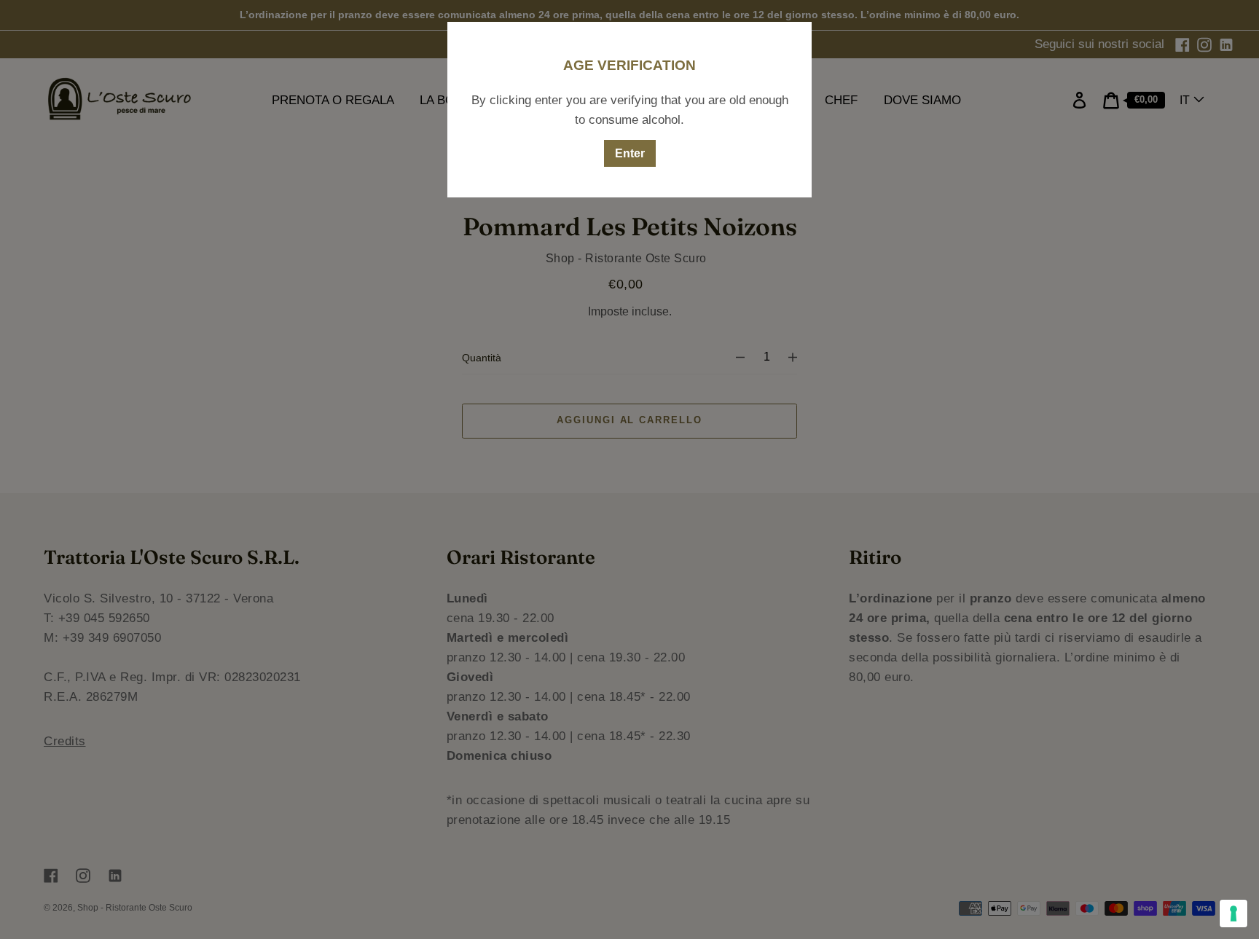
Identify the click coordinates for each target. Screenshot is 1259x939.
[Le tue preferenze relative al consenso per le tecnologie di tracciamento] (1233, 913)
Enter (630, 153)
